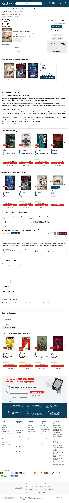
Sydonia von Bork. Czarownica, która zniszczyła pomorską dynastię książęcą (42, 357)
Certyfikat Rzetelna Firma (58, 447)
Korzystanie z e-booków (20, 430)
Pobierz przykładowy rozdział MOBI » (10, 282)
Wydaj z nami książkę (57, 434)
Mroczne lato (54, 153)
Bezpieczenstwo (18, 426)
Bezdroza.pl (50, 486)
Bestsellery (41, 8)
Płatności (43, 435)
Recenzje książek (44, 438)
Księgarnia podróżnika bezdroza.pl (58, 459)
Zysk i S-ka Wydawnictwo (25, 31)
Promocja (5, 26)
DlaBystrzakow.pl (41, 486)
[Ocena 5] (22, 33)
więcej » (24, 399)
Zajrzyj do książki (6, 44)
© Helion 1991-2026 (6, 499)
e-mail (7, 392)
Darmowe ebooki (48, 8)
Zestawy (4, 438)
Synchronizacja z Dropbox (20, 444)
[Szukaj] (40, 3)
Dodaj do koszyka (56, 26)
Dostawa (42, 433)
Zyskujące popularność (7, 433)
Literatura (4, 288)
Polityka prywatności (45, 427)
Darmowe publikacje (6, 436)
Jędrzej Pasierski (38, 155)
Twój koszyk (30, 427)
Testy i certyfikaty (6, 444)
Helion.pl (31, 483)
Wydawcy (4, 440)
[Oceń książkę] (21, 33)
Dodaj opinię (15, 233)
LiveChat (42, 442)
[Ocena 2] (18, 33)
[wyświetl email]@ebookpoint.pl (36, 498)
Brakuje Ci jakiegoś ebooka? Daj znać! (37, 411)
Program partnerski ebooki (58, 427)
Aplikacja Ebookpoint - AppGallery (19, 452)
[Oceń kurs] (6, 233)
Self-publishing (56, 432)
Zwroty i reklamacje (45, 431)
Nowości (36, 8)
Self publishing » (53, 411)
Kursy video (25, 8)
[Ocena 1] (17, 33)
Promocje (31, 8)
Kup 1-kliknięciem (57, 38)
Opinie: (31, 33)
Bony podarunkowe (6, 442)
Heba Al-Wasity (53, 357)
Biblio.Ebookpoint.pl (41, 492)
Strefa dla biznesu (57, 423)
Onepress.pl (41, 483)
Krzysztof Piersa (22, 155)
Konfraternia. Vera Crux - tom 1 (26, 154)
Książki (19, 8)
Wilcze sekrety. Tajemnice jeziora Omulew (9, 154)
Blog (3, 446)
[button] (65, 141)
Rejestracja (30, 425)
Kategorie (4, 8)
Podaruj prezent (22, 11)
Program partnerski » (16, 405)
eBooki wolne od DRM (19, 438)
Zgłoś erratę (4, 284)
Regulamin (43, 425)
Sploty (31, 492)
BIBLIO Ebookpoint (57, 436)
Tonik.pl (63, 497)
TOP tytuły (4, 429)
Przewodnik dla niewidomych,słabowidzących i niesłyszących (18, 434)
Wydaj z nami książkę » (36, 405)
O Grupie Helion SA (57, 445)
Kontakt (42, 423)
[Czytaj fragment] (17, 40)
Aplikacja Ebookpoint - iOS (20, 449)
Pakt (36, 195)
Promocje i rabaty (5, 431)
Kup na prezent (57, 35)
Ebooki (9, 8)
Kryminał (9, 288)
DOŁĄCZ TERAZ (36, 392)
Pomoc (18, 226)
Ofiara (43, 70)
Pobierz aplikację (7, 11)
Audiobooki (14, 8)
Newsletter (30, 436)
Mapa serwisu (43, 440)
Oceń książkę (30, 435)
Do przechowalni (56, 51)
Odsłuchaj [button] (54, 187)
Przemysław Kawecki (7, 155)
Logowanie (30, 423)
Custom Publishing (57, 438)
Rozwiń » (62, 247)
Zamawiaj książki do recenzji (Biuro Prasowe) (58, 430)
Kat (43, 67)
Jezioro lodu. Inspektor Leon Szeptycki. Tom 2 (41, 154)
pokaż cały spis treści (10, 327)
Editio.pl (31, 486)
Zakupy (16, 428)
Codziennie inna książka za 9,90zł (9, 16)
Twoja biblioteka (31, 431)
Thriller (12, 291)
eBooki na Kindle (18, 443)
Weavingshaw (54, 356)
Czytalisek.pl (50, 489)
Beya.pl (41, 489)
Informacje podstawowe (20, 424)
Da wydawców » (53, 405)
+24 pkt (11, 26)
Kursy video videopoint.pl (58, 464)
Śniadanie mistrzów (7, 356)
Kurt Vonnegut (5, 357)
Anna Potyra (19, 29)
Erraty (42, 436)
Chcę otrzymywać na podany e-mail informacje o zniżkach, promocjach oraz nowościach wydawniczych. (20, 397)
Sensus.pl (50, 483)
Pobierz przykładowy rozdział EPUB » (10, 280)
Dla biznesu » (14, 411)
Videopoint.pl (31, 489)
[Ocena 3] (19, 33)
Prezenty (30, 433)
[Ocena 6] (23, 33)
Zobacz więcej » (9, 401)
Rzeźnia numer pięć (23, 356)
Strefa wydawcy (56, 425)
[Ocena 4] (21, 33)
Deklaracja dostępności (45, 429)
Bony (15, 11)
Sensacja (9, 289)
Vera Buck (53, 154)
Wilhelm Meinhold (38, 360)
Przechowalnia (31, 429)
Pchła (52, 195)
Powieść (9, 291)
